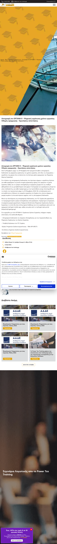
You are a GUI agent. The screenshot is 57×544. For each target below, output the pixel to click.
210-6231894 (23, 537)
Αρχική (2, 59)
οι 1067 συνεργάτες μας (13, 264)
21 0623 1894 (6, 1)
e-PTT (54, 1)
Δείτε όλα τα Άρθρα (28, 364)
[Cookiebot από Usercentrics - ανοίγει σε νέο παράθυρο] (48, 257)
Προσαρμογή (27, 286)
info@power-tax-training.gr (20, 1)
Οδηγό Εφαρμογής (16, 233)
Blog (6, 59)
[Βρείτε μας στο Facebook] (4, 253)
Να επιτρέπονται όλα (46, 286)
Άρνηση (10, 286)
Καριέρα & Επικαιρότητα (14, 59)
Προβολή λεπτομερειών (46, 281)
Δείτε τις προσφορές (17, 540)
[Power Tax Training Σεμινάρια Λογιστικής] (7, 5)
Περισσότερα (7, 328)
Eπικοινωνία (49, 1)
